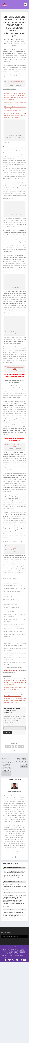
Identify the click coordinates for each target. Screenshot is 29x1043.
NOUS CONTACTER (14, 908)
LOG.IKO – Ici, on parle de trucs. (14, 910)
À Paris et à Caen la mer (14, 912)
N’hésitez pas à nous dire (10, 624)
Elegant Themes (11, 901)
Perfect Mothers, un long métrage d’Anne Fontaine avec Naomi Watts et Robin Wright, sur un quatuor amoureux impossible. (14, 869)
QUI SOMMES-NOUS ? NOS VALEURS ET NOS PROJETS (14, 905)
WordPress (25, 901)
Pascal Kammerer (15, 39)
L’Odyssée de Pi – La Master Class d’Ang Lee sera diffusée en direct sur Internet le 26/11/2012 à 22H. (15, 115)
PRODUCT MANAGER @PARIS (14, 903)
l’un (4, 183)
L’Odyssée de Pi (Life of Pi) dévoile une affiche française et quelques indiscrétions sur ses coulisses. (15, 109)
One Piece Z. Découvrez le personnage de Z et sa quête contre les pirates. (14, 840)
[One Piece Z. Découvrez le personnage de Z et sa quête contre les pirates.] (14, 836)
